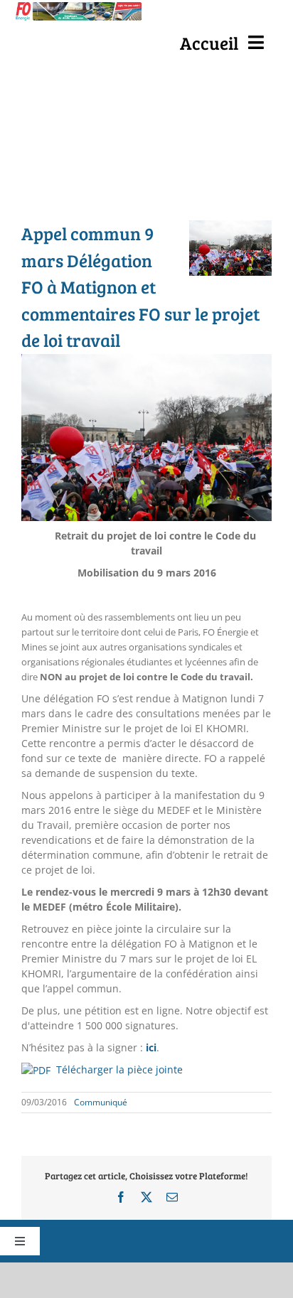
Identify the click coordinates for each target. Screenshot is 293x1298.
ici (151, 1047)
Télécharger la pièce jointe (119, 1069)
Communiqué (100, 1102)
